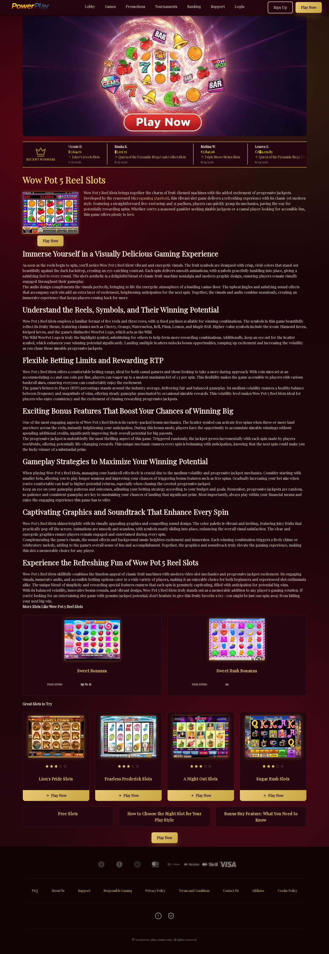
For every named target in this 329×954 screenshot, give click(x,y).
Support (218, 6)
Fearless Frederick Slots (128, 779)
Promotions (135, 6)
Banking (194, 6)
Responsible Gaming (118, 891)
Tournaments (166, 6)
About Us (57, 891)
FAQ (35, 891)
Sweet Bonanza (92, 670)
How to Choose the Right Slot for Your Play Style (165, 817)
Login (239, 6)
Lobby (90, 6)
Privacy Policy (155, 891)
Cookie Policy (287, 891)
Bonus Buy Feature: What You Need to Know (261, 817)
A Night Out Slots (201, 779)
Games (110, 6)
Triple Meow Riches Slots (203, 157)
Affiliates (258, 891)
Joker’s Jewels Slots (66, 157)
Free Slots (68, 813)
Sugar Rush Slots (272, 779)
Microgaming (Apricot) (150, 198)
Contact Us (231, 891)
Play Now (50, 240)
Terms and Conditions (194, 891)
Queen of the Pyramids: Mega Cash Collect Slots (132, 157)
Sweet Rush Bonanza (237, 670)
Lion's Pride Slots (56, 779)
